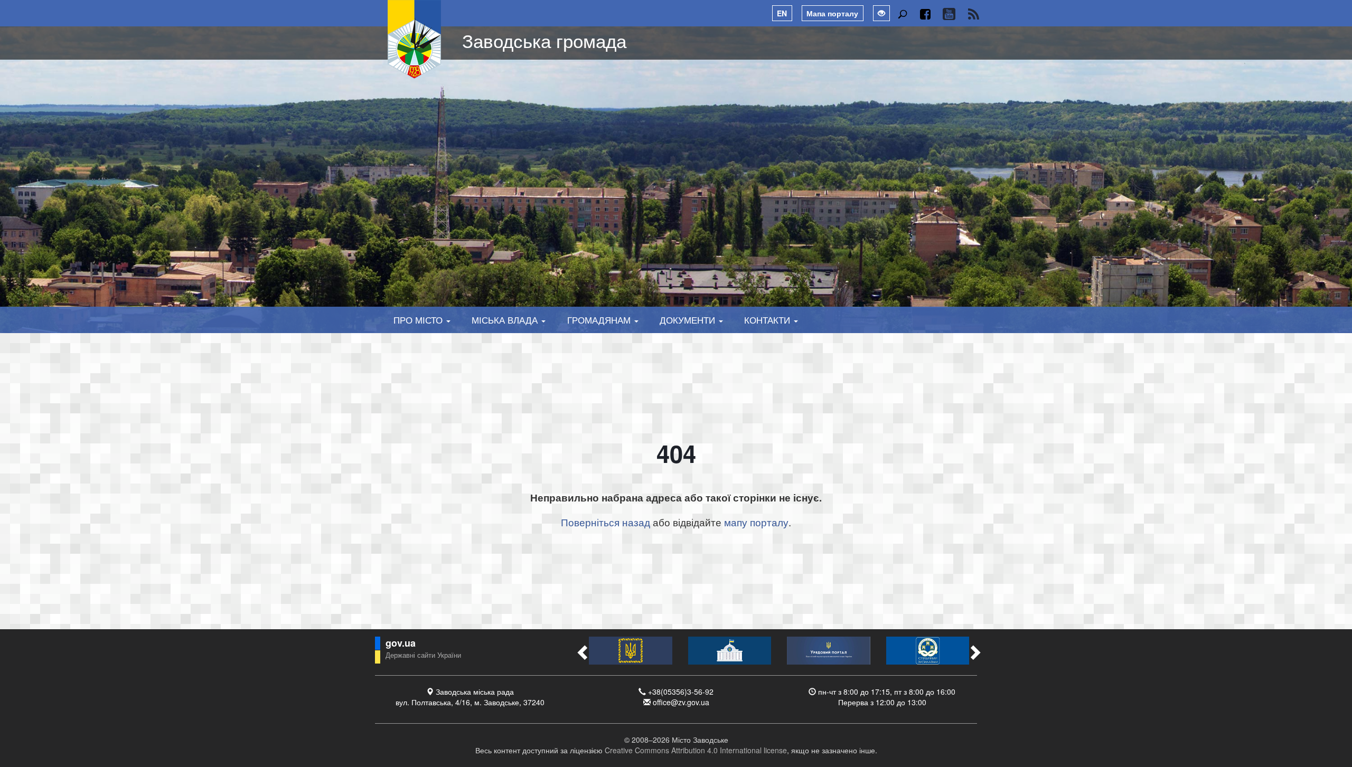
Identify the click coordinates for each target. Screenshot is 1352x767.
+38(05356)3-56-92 (680, 691)
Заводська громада (544, 40)
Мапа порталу (832, 13)
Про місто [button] (419, 320)
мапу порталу (756, 522)
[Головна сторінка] (414, 39)
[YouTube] (948, 14)
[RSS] (973, 14)
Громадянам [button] (600, 320)
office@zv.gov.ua (681, 702)
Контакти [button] (768, 320)
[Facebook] (925, 14)
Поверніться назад (605, 522)
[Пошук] (902, 14)
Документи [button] (689, 320)
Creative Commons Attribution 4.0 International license (696, 750)
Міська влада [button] (506, 320)
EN (782, 13)
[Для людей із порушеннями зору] (881, 13)
